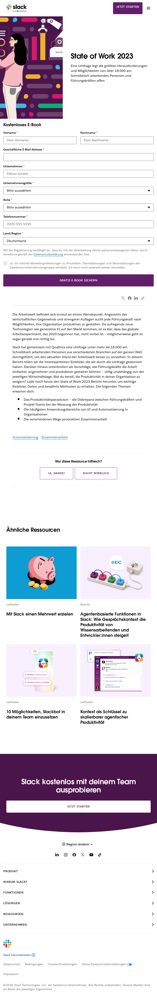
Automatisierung (25, 437)
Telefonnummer (15, 216)
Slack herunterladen (17, 955)
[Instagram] (65, 855)
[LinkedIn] (136, 298)
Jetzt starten (127, 7)
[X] (83, 855)
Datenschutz (11, 964)
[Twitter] (123, 298)
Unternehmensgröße (18, 183)
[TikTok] (100, 855)
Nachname (89, 133)
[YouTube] (91, 855)
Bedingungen (34, 964)
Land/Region (13, 233)
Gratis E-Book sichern (79, 280)
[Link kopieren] (142, 298)
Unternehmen (14, 166)
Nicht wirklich (96, 473)
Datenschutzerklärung (48, 254)
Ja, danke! (56, 473)
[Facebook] (129, 298)
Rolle (7, 200)
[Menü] (148, 8)
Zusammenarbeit (54, 437)
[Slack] (16, 8)
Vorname (10, 133)
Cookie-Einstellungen (62, 964)
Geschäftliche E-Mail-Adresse (23, 149)
